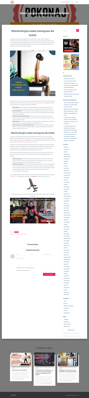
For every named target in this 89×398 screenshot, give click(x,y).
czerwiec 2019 (67, 287)
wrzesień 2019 (67, 280)
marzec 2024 (66, 189)
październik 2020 (67, 257)
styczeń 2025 (66, 168)
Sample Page (13, 395)
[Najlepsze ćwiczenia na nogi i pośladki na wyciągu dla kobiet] (68, 359)
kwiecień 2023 (66, 205)
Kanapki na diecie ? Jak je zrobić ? (70, 132)
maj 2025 (65, 163)
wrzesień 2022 (67, 217)
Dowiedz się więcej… (47, 383)
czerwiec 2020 (67, 266)
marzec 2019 (66, 294)
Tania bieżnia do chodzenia (69, 78)
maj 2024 (65, 184)
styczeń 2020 (66, 275)
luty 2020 (65, 273)
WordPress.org (67, 326)
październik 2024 (67, 172)
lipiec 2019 (66, 285)
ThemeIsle (77, 395)
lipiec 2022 (66, 219)
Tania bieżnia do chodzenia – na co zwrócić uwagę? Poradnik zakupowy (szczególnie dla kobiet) (71, 85)
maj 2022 (65, 224)
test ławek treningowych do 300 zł (29, 142)
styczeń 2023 (66, 210)
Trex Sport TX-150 (14, 176)
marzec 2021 (66, 252)
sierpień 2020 (66, 261)
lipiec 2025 (66, 161)
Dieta (72, 2)
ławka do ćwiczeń (15, 234)
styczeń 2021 (66, 254)
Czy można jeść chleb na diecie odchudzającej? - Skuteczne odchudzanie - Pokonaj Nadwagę (70, 128)
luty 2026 (65, 151)
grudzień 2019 (67, 278)
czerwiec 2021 (67, 245)
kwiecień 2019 (66, 292)
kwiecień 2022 (66, 226)
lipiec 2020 (66, 264)
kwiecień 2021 (66, 250)
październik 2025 (67, 156)
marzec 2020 (66, 271)
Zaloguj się (66, 319)
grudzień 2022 (67, 212)
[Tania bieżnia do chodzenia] (21, 359)
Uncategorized (67, 312)
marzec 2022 (66, 229)
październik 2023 (67, 196)
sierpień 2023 (66, 200)
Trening (76, 2)
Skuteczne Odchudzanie (65, 2)
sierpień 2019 (66, 282)
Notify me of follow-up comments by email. (25, 267)
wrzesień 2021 (67, 240)
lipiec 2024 (66, 179)
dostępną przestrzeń (39, 102)
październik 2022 (67, 215)
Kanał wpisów (66, 321)
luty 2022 (65, 231)
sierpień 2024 (66, 177)
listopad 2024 (66, 170)
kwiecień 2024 (66, 186)
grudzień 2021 (67, 236)
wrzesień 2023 (67, 198)
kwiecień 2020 (66, 268)
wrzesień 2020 (67, 259)
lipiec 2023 (66, 203)
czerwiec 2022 (67, 222)
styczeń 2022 (66, 233)
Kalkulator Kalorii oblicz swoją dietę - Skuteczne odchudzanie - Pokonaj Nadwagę (71, 111)
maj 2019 (65, 289)
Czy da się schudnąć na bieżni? (70, 81)
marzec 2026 (66, 149)
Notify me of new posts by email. (23, 270)
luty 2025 (65, 165)
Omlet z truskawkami (68, 106)
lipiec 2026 (66, 147)
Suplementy (66, 308)
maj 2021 (65, 247)
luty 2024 (65, 191)
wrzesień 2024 (67, 175)
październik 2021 (67, 238)
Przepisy (65, 303)
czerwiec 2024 (67, 182)
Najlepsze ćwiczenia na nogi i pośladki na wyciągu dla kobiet (68, 370)
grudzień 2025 (67, 154)
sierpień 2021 (66, 243)
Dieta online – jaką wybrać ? (69, 140)
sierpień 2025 (66, 158)
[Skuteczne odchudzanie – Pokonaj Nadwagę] (12, 2)
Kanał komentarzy (67, 324)
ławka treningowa (23, 234)
